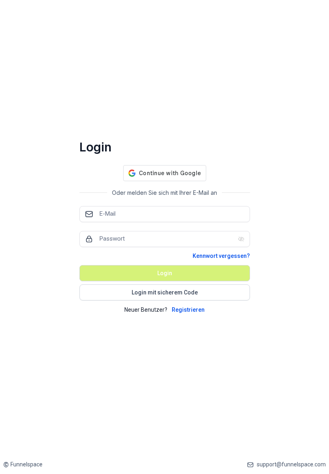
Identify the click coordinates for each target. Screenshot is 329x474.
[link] (23, 464)
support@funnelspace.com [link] (291, 464)
